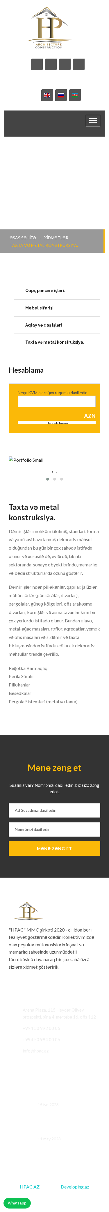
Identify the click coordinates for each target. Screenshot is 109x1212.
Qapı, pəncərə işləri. (45, 290)
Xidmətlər (56, 237)
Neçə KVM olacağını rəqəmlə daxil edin (52, 392)
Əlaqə (92, 1197)
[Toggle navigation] (93, 120)
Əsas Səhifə (23, 237)
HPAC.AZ (30, 1186)
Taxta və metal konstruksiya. (54, 342)
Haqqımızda (66, 1197)
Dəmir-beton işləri (56, 1130)
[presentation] (52, 471)
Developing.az (75, 1186)
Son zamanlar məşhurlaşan (64, 1096)
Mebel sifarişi (39, 308)
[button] (47, 479)
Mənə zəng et (54, 848)
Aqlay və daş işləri (43, 325)
